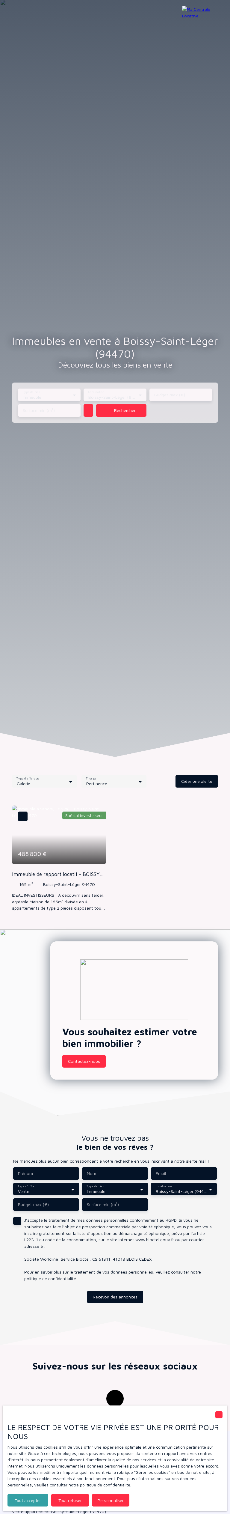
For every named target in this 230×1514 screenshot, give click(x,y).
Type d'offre (26, 1186)
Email (161, 1173)
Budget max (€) (169, 394)
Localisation (96, 392)
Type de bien (31, 392)
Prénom (25, 1173)
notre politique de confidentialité (99, 1484)
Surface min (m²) (39, 410)
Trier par (91, 778)
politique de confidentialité (50, 1278)
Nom (91, 1173)
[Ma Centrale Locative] (203, 12)
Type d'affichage (27, 778)
